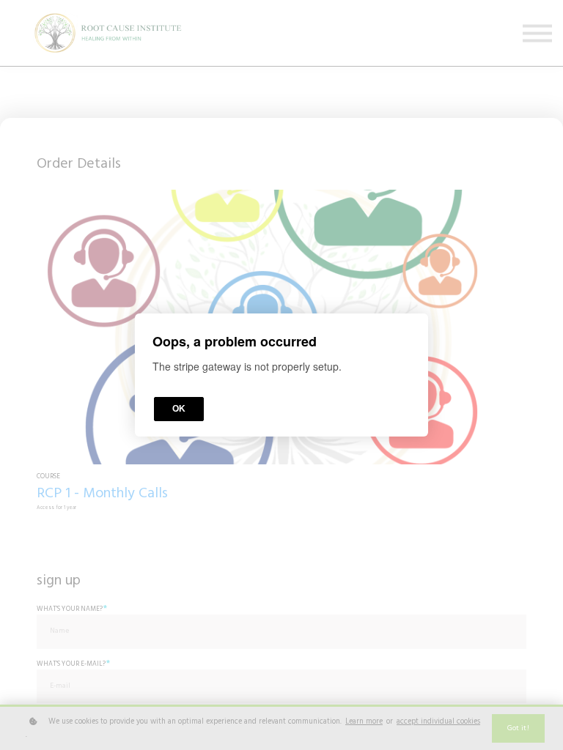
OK (178, 409)
